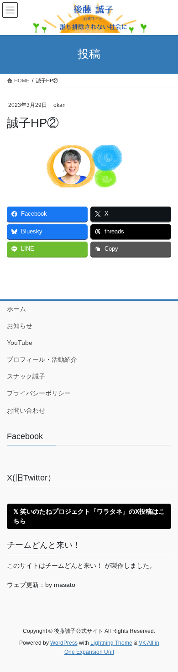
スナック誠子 (26, 376)
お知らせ (19, 325)
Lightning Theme (111, 643)
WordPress (64, 643)
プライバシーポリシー (39, 393)
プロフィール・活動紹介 (42, 359)
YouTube (19, 342)
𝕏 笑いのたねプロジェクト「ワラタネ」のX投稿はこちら (89, 516)
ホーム (16, 309)
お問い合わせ (26, 410)
